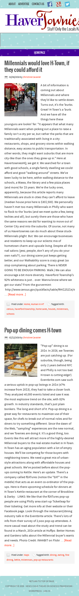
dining (53, 555)
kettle (17, 560)
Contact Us (38, 4)
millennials (62, 309)
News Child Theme (36, 586)
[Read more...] (17, 294)
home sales (41, 309)
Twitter (67, 4)
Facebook (49, 4)
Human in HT (37, 304)
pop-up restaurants (43, 560)
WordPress (35, 591)
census (10, 309)
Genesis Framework (61, 586)
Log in (46, 591)
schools (10, 314)
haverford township (25, 309)
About (12, 4)
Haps (26, 555)
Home (27, 304)
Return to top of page (41, 581)
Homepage (39, 52)
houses (52, 309)
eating (61, 555)
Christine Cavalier (32, 77)
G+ (58, 4)
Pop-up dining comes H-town (32, 330)
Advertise (23, 4)
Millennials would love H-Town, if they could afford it (36, 66)
